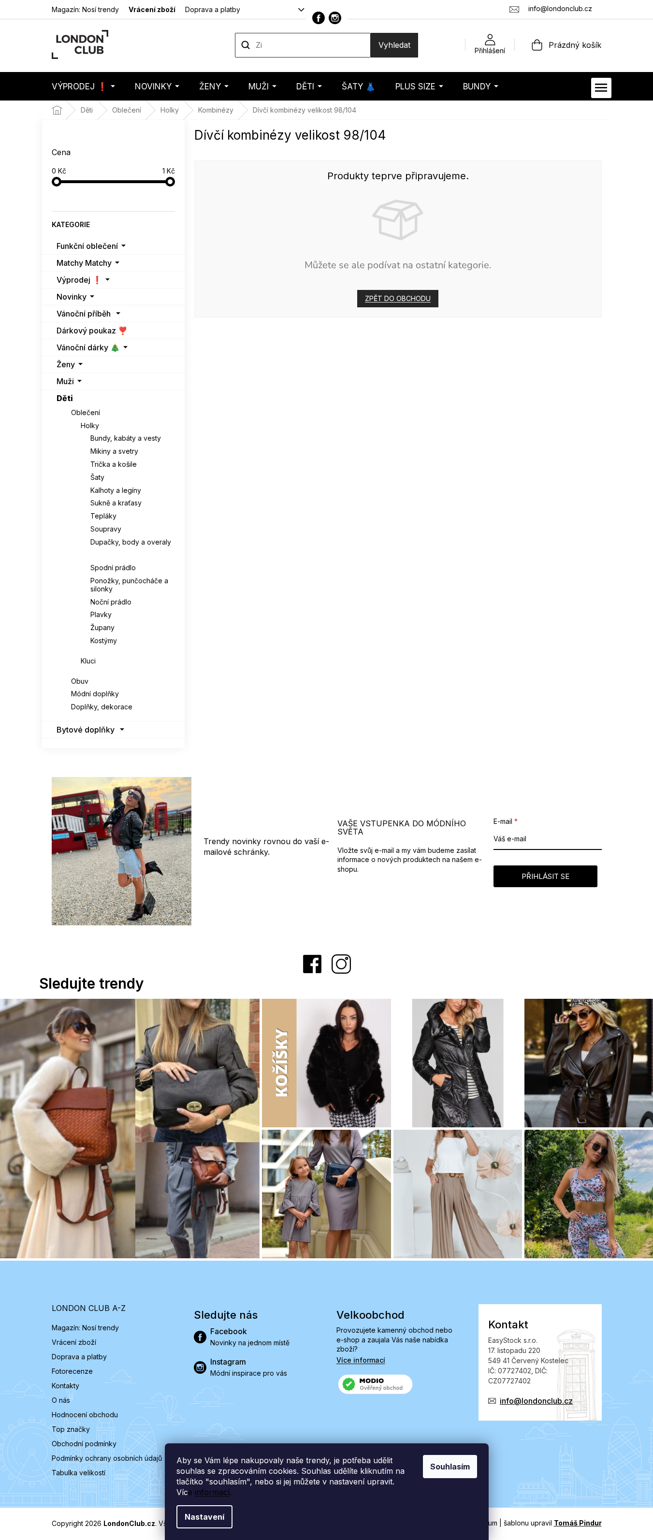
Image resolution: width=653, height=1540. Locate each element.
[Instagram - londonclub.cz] (335, 18)
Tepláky (103, 516)
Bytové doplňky (86, 729)
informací (212, 1492)
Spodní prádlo (113, 567)
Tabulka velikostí (78, 1472)
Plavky (101, 614)
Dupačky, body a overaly (130, 542)
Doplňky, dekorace (101, 707)
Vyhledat (394, 45)
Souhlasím (450, 1466)
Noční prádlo (110, 602)
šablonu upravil (553, 1523)
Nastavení (204, 1517)
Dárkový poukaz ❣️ (92, 330)
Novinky (72, 297)
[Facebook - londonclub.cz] (318, 18)
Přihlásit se (545, 876)
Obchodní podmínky (84, 1443)
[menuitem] (83, 86)
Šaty (97, 477)
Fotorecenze (72, 1371)
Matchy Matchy (84, 263)
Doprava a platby (212, 9)
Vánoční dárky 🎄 (88, 347)
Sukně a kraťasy (116, 503)
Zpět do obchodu (398, 298)
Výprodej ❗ (79, 280)
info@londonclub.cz (536, 1401)
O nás (61, 1400)
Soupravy (105, 529)
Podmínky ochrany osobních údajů (107, 1458)
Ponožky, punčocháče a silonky (129, 584)
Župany (102, 627)
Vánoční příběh (84, 313)
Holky (90, 425)
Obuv (79, 681)
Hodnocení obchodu (85, 1414)
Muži (65, 381)
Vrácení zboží (152, 9)
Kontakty (65, 1386)
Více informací (360, 1360)
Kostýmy (103, 640)
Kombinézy (109, 555)
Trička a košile (113, 464)
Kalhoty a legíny (115, 490)
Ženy (66, 364)
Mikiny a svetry (114, 451)
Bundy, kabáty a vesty (125, 438)
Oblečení (85, 412)
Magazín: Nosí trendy (85, 9)
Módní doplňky (95, 694)
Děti (65, 398)
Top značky (71, 1429)
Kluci (88, 661)
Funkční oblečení (87, 246)
